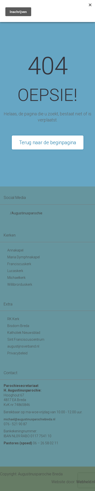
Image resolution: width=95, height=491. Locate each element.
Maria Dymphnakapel (23, 257)
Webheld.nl (85, 482)
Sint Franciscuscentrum (25, 339)
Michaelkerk (16, 278)
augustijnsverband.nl (23, 346)
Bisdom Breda (18, 326)
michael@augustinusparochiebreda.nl (29, 419)
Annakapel (15, 250)
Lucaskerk (15, 271)
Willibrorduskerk (19, 284)
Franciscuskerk (19, 264)
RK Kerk (13, 319)
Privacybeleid (17, 353)
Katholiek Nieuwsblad (23, 333)
